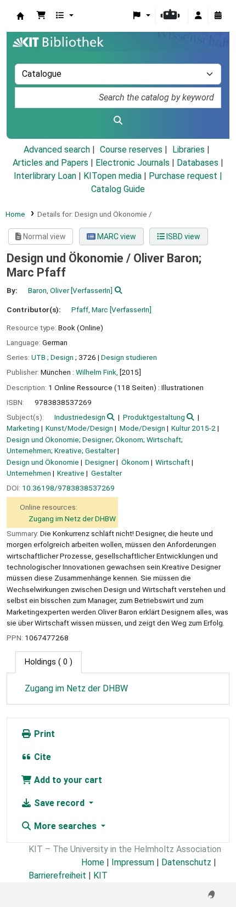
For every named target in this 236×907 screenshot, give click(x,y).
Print (43, 734)
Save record (59, 803)
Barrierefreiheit (57, 875)
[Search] (118, 121)
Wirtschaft (172, 462)
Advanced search (57, 149)
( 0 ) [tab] (48, 662)
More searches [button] (65, 826)
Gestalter (106, 473)
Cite (41, 757)
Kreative (71, 473)
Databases (197, 162)
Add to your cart (67, 780)
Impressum (132, 862)
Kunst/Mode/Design (79, 428)
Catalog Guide (118, 189)
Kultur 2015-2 (193, 428)
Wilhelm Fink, (97, 372)
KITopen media (112, 176)
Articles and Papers (50, 162)
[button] (41, 15)
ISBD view (182, 236)
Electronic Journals (132, 162)
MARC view (115, 236)
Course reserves (131, 149)
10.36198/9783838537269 (68, 487)
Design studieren (129, 357)
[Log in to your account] (198, 15)
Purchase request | (185, 176)
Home (15, 214)
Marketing (23, 428)
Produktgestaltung (154, 417)
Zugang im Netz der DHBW (72, 518)
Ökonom (135, 462)
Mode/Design (142, 428)
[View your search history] (218, 15)
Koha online (20, 16)
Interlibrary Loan (45, 176)
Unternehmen (29, 473)
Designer (100, 462)
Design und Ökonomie (43, 462)
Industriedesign (79, 417)
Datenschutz (186, 862)
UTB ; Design (52, 357)
